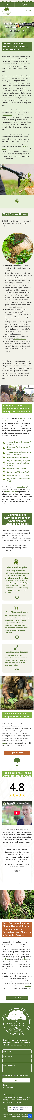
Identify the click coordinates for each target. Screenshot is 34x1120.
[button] (17, 597)
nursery (10, 580)
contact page (22, 487)
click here (25, 1045)
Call (25, 4)
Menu (30, 11)
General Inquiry (8, 1075)
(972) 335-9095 (7, 1087)
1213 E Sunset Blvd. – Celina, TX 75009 (16, 1097)
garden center (7, 115)
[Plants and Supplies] (16, 560)
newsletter (21, 628)
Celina (8, 4)
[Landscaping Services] (16, 647)
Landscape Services (22, 1075)
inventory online (11, 492)
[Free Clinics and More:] (16, 607)
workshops (21, 625)
